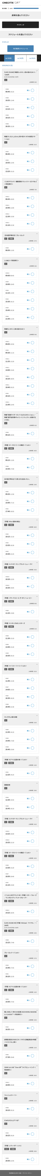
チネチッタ (20, 25)
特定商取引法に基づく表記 (15, 1173)
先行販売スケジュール (20, 49)
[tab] (20, 77)
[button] (20, 77)
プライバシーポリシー (27, 1173)
